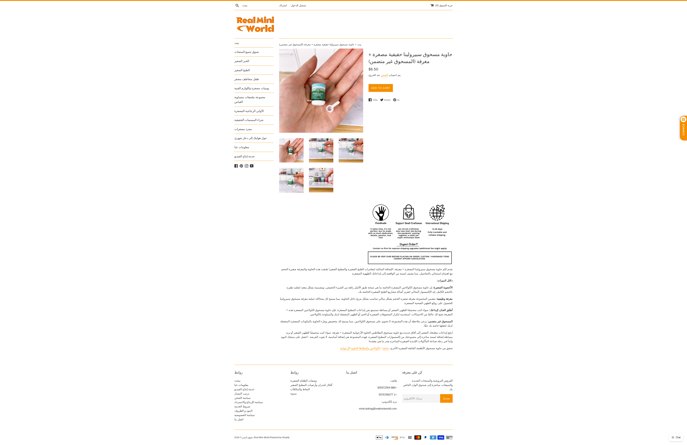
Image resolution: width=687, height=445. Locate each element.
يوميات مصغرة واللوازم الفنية (251, 88)
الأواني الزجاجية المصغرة (249, 111)
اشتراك (283, 5)
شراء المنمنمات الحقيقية (248, 119)
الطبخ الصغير (242, 70)
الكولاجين (375, 348)
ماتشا (386, 348)
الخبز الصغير (241, 61)
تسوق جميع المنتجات (246, 51)
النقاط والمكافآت (300, 389)
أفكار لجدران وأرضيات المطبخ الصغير (311, 384)
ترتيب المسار (241, 393)
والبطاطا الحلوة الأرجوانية (354, 348)
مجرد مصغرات (243, 129)
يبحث (237, 380)
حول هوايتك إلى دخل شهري (250, 138)
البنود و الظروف (243, 410)
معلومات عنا (241, 147)
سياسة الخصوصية (244, 415)
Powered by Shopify (279, 437)
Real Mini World (261, 437)
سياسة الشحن (242, 397)
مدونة (293, 393)
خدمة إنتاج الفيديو (244, 156)
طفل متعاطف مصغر (246, 79)
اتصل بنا (238, 419)
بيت (236, 42)
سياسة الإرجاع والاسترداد (248, 402)
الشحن (384, 75)
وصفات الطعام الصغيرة (303, 380)
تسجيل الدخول (298, 5)
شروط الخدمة (242, 406)
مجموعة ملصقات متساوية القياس (249, 99)
